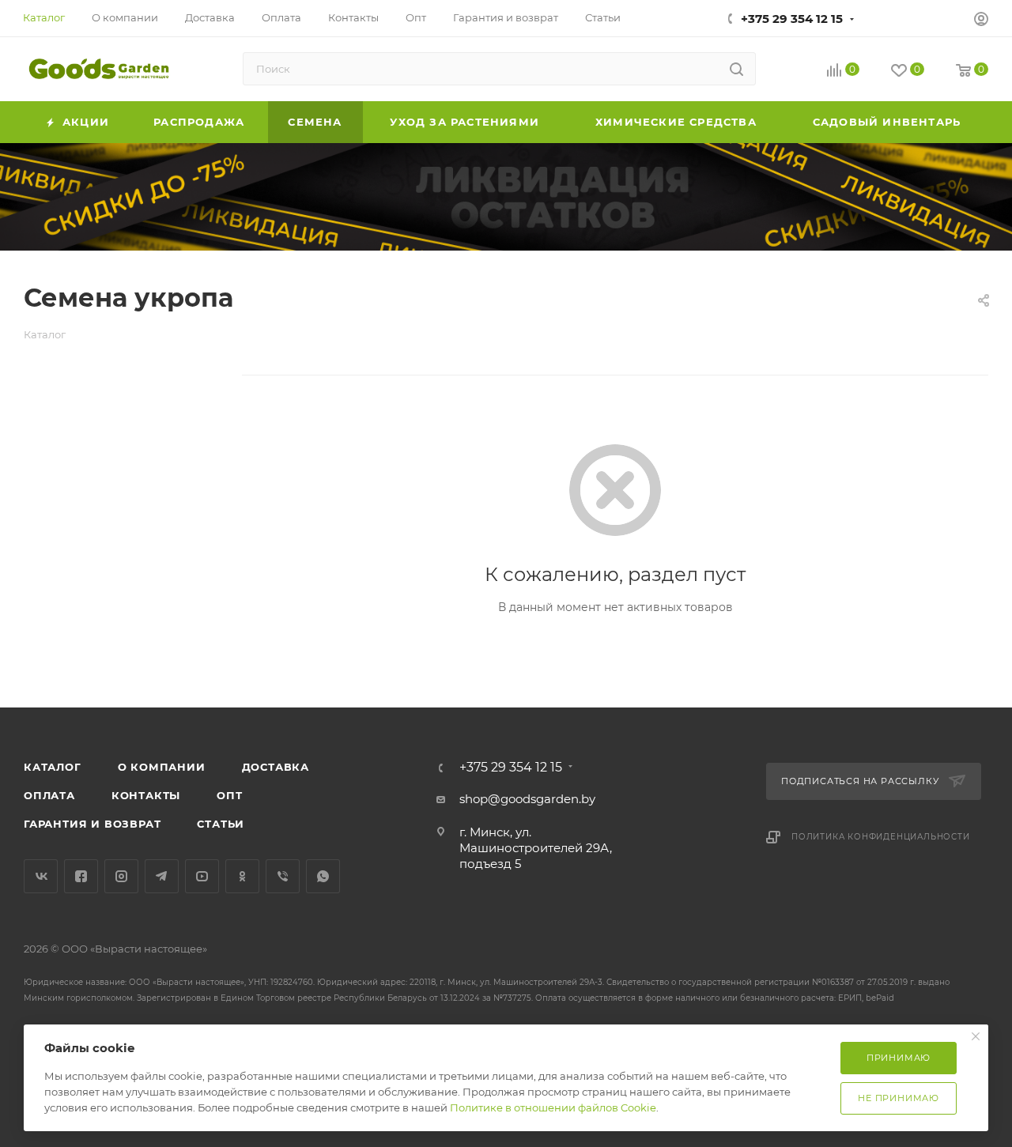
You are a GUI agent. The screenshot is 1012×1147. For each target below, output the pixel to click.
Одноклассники (242, 876)
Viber (283, 876)
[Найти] (736, 68)
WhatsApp (323, 876)
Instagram (121, 876)
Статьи (220, 823)
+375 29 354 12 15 (792, 18)
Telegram (162, 876)
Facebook (81, 876)
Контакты (145, 795)
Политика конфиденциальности (880, 837)
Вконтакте (41, 876)
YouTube (202, 876)
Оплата (49, 795)
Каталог (52, 766)
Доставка (275, 766)
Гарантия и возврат (92, 823)
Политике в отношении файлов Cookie (553, 1107)
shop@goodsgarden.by (527, 798)
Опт (229, 795)
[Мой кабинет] (981, 21)
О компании (162, 766)
